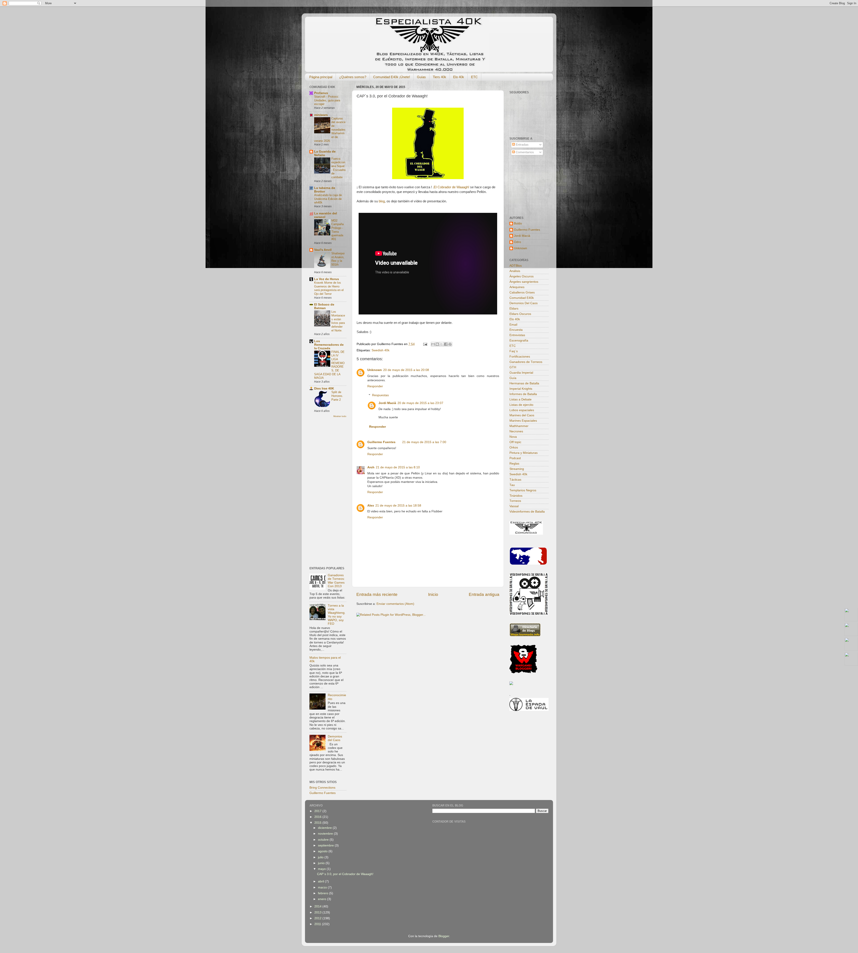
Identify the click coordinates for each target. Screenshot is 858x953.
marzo (323, 887)
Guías (421, 77)
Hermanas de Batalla (524, 383)
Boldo (518, 223)
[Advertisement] (327, 492)
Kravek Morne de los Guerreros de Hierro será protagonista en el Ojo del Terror (329, 288)
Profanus (321, 93)
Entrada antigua (484, 594)
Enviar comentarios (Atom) (395, 603)
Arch (370, 467)
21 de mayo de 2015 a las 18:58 (398, 505)
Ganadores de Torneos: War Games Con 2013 (336, 581)
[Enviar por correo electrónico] (433, 344)
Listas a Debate (520, 399)
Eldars (513, 308)
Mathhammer (518, 426)
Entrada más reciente (376, 594)
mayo (322, 869)
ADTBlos (515, 265)
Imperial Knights (520, 388)
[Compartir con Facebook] (446, 344)
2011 (318, 924)
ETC (474, 77)
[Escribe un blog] (437, 344)
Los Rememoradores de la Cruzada (329, 344)
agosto (323, 851)
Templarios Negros (522, 490)
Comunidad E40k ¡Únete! (391, 77)
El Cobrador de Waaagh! (452, 187)
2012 (318, 918)
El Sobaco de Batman (324, 306)
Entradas (521, 144)
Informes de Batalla (523, 394)
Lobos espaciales (521, 410)
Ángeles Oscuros (521, 276)
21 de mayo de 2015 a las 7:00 (424, 442)
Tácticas (515, 479)
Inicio (433, 594)
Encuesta (516, 329)
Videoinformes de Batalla (527, 511)
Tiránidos (515, 495)
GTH (512, 367)
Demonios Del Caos (523, 303)
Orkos (513, 447)
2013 (318, 912)
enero (322, 899)
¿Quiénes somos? (352, 77)
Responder (375, 386)
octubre (324, 839)
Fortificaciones (519, 356)
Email (513, 324)
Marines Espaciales (523, 420)
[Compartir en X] (441, 344)
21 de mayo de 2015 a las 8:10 (398, 467)
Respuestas (380, 395)
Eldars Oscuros (520, 314)
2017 (318, 811)
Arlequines (516, 287)
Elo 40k (458, 77)
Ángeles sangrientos (523, 281)
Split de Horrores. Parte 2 (337, 395)
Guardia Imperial (521, 372)
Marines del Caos (521, 415)
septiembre (326, 845)
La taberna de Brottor (324, 189)
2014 (318, 906)
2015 (318, 822)
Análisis (514, 271)
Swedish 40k (380, 350)
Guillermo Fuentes (381, 442)
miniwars (321, 115)
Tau (512, 485)
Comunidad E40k (521, 298)
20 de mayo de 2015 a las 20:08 (406, 370)
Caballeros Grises (522, 292)
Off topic (515, 442)
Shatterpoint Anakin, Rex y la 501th (338, 259)
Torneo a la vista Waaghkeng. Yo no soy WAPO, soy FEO (336, 614)
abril (321, 881)
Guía (512, 378)
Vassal (514, 506)
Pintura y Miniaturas (523, 453)
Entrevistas (517, 335)
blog (382, 201)
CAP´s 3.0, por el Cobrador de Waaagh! (345, 874)
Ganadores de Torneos (525, 362)
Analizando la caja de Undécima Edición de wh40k (328, 198)
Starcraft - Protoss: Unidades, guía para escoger (327, 100)
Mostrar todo (339, 416)
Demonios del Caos (335, 738)
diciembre (325, 827)
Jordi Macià (387, 403)
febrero (323, 893)
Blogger (443, 936)
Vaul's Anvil (323, 249)
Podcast (515, 458)
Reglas (514, 463)
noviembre (326, 833)
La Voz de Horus (326, 279)
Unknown (374, 370)
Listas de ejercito (521, 404)
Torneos (515, 501)
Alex (370, 505)
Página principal (320, 77)
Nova (513, 436)
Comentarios (524, 152)
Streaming (516, 469)
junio (322, 863)
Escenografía (518, 340)
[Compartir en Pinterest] (450, 344)
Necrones (516, 431)
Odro (517, 242)
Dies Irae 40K (324, 388)
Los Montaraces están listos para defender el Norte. (338, 321)
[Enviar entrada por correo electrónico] (425, 344)
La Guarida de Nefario (325, 153)
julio (321, 857)
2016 (318, 817)
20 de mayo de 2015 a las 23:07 (420, 403)
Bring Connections (322, 787)
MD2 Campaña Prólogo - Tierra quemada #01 (337, 230)
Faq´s (513, 351)
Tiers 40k (439, 77)
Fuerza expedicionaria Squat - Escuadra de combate (338, 168)
